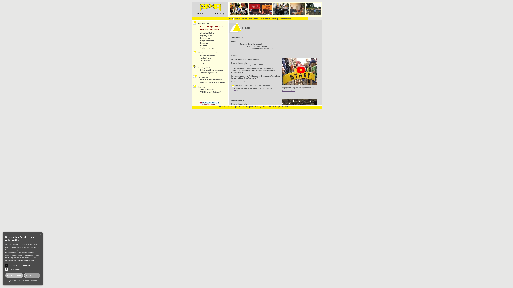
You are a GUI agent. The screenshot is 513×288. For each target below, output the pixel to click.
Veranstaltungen (207, 90)
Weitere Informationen (26, 260)
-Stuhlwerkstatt (206, 60)
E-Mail (237, 19)
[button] (22, 280)
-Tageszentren (206, 63)
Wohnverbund (204, 77)
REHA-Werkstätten (207, 55)
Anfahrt (244, 19)
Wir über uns (203, 24)
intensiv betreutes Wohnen (211, 80)
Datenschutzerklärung (289, 91)
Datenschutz (265, 19)
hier (235, 90)
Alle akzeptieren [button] (14, 275)
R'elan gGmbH (204, 68)
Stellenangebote (207, 48)
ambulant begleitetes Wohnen (212, 82)
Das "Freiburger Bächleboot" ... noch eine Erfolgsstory (213, 28)
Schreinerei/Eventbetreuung (211, 70)
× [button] (40, 234)
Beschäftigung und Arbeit (208, 53)
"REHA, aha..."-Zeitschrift (210, 92)
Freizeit (201, 87)
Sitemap (275, 19)
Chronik (203, 46)
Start (231, 19)
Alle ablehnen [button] (32, 275)
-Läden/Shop (205, 58)
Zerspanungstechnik (208, 73)
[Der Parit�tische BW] (209, 104)
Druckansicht (285, 19)
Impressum (254, 19)
